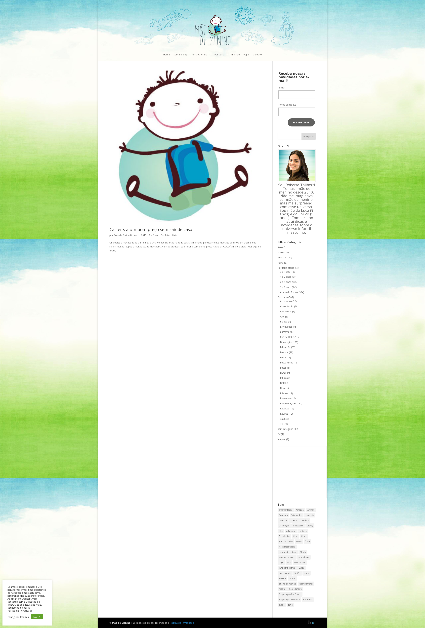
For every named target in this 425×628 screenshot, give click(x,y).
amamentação (286, 510)
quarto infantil (306, 583)
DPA (281, 531)
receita (282, 589)
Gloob (303, 552)
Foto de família (286, 541)
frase (307, 541)
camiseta (309, 515)
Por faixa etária (199, 54)
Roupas (284, 413)
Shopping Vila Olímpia (289, 599)
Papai (246, 54)
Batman (310, 510)
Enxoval (284, 352)
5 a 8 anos (285, 287)
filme (295, 536)
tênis (290, 604)
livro (289, 562)
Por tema (219, 54)
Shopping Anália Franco (290, 594)
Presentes (285, 398)
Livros (283, 372)
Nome (283, 388)
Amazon (300, 510)
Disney (310, 525)
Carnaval (284, 331)
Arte (282, 316)
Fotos (281, 252)
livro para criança (287, 567)
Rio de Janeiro (295, 589)
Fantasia (303, 531)
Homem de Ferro (287, 557)
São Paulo (307, 599)
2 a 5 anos (285, 281)
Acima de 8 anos (289, 292)
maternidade (285, 573)
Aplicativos (286, 311)
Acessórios (286, 301)
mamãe (235, 54)
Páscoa (284, 393)
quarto (292, 578)
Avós (280, 247)
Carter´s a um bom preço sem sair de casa (150, 229)
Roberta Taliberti (123, 235)
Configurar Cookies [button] (18, 616)
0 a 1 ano (154, 235)
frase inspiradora (287, 546)
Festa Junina (286, 362)
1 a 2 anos (285, 276)
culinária (305, 520)
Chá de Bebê (287, 337)
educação (291, 531)
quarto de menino (287, 583)
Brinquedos (286, 326)
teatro (282, 604)
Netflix (297, 573)
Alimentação (287, 306)
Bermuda (283, 515)
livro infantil (299, 562)
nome (306, 573)
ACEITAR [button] (37, 616)
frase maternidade (288, 552)
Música (284, 377)
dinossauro (298, 525)
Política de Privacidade (182, 622)
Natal (283, 383)
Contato (257, 54)
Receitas (284, 408)
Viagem (282, 439)
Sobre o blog (180, 54)
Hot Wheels (303, 557)
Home (166, 54)
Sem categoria (285, 429)
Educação (285, 347)
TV (281, 423)
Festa (283, 357)
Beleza (283, 321)
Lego (281, 562)
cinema (294, 520)
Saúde (283, 418)
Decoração (286, 342)
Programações (288, 403)
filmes (304, 536)
